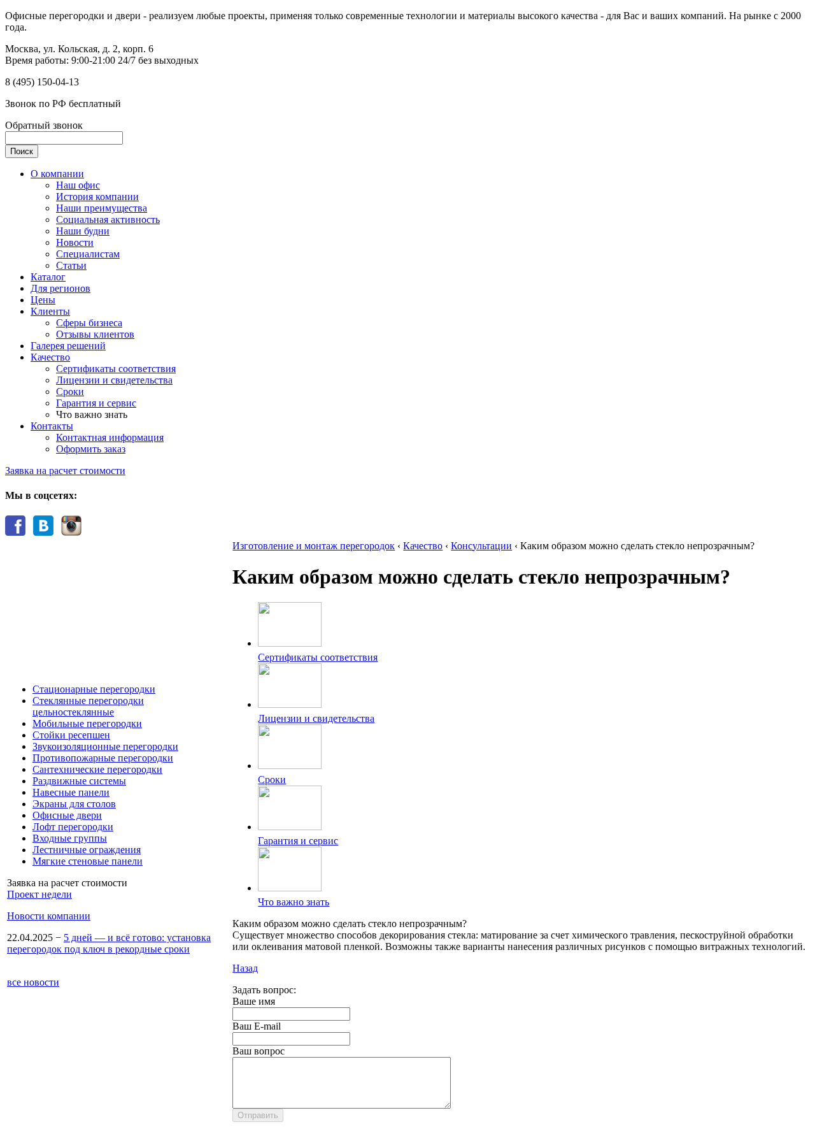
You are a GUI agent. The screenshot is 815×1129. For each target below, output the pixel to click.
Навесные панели (71, 792)
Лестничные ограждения (86, 849)
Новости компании (48, 915)
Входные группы (69, 838)
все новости (33, 982)
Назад (245, 968)
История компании (97, 196)
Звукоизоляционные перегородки (105, 746)
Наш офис (78, 185)
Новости (75, 242)
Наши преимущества (101, 208)
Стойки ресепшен (71, 735)
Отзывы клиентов (95, 334)
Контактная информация (110, 437)
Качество (50, 357)
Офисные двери (67, 815)
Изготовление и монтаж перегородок (313, 545)
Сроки (70, 391)
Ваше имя (253, 1001)
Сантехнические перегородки (97, 769)
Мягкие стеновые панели (87, 861)
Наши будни (83, 231)
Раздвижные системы (79, 780)
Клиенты (50, 311)
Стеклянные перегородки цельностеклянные (88, 706)
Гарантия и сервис (96, 403)
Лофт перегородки (72, 826)
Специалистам (88, 253)
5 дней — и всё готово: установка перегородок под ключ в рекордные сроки (109, 943)
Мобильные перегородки (87, 723)
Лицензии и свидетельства (114, 380)
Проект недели (39, 894)
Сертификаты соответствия (116, 368)
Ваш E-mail (256, 1026)
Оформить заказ (90, 448)
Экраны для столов (74, 803)
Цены (43, 299)
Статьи (71, 265)
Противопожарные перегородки (102, 757)
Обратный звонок (44, 125)
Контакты (52, 426)
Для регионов (60, 288)
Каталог (48, 276)
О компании (57, 173)
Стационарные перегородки (93, 689)
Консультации (481, 545)
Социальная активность (108, 219)
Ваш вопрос (258, 1051)
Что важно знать (293, 901)
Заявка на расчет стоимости (65, 470)
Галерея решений (68, 345)
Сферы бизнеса (89, 322)
